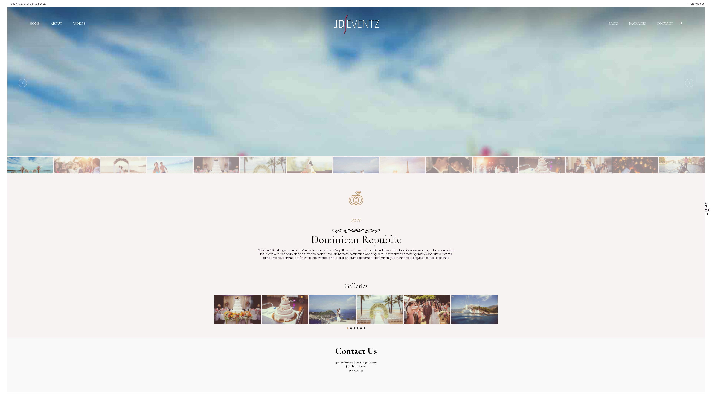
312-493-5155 (356, 370)
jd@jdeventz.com (356, 366)
